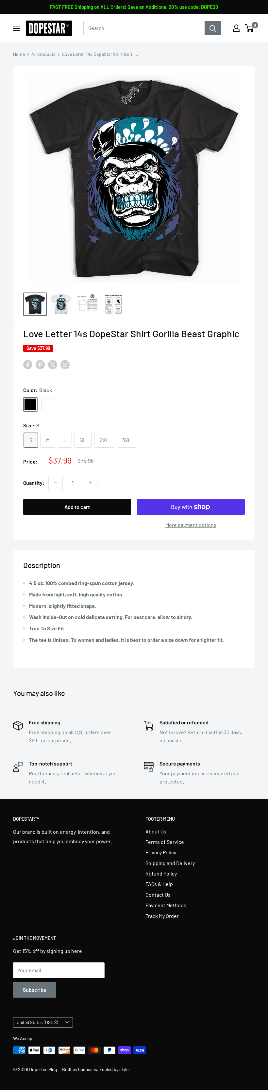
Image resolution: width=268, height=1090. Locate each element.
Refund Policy (161, 873)
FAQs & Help (159, 884)
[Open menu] (16, 28)
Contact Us (158, 895)
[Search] (213, 28)
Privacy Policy (160, 852)
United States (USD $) (37, 1022)
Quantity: (33, 483)
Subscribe (34, 990)
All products (43, 54)
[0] (249, 28)
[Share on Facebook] (27, 364)
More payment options (190, 525)
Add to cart (77, 507)
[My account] (236, 28)
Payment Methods (165, 905)
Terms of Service (164, 842)
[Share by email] (65, 364)
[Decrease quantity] (55, 483)
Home (19, 54)
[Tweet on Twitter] (52, 364)
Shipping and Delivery (170, 863)
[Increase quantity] (90, 483)
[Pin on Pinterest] (40, 364)
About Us (155, 831)
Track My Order (162, 916)
